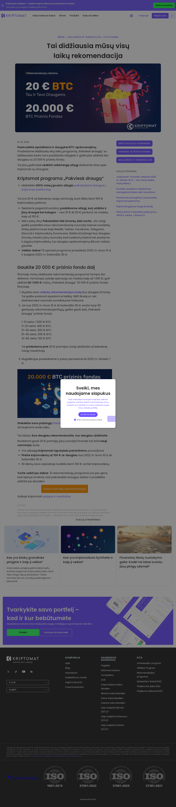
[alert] (88, 403)
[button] (88, 419)
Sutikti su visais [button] (88, 414)
